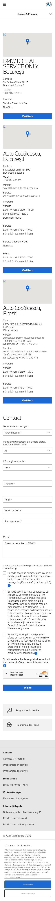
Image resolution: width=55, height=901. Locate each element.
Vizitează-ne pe (12, 792)
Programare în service (27, 710)
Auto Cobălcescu (49, 4)
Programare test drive (27, 724)
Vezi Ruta (27, 116)
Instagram (22, 798)
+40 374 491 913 (12, 180)
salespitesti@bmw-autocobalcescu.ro (23, 337)
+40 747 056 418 (22, 354)
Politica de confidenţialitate (18, 824)
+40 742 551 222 (22, 340)
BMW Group (10, 778)
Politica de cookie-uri (15, 818)
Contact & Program (14, 758)
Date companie (11, 812)
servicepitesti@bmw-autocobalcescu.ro (25, 351)
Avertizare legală (31, 812)
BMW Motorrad (11, 784)
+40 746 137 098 (12, 93)
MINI (25, 784)
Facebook (8, 798)
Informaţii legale (12, 806)
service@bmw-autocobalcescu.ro (21, 195)
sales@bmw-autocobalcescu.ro (20, 188)
